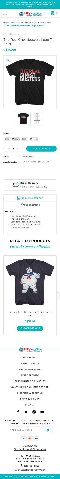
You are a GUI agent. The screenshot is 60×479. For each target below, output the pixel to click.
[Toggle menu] (8, 13)
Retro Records (30, 375)
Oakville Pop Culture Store (30, 387)
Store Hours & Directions (30, 449)
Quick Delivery (29, 183)
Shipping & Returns (30, 393)
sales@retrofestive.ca (31, 470)
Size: (7, 133)
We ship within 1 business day (33, 187)
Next (58, 295)
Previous (2, 295)
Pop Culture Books (30, 369)
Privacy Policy (30, 399)
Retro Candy (30, 357)
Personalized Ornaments (30, 381)
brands (30, 405)
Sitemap (51, 476)
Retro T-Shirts (30, 363)
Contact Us (30, 445)
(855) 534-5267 (31, 466)
